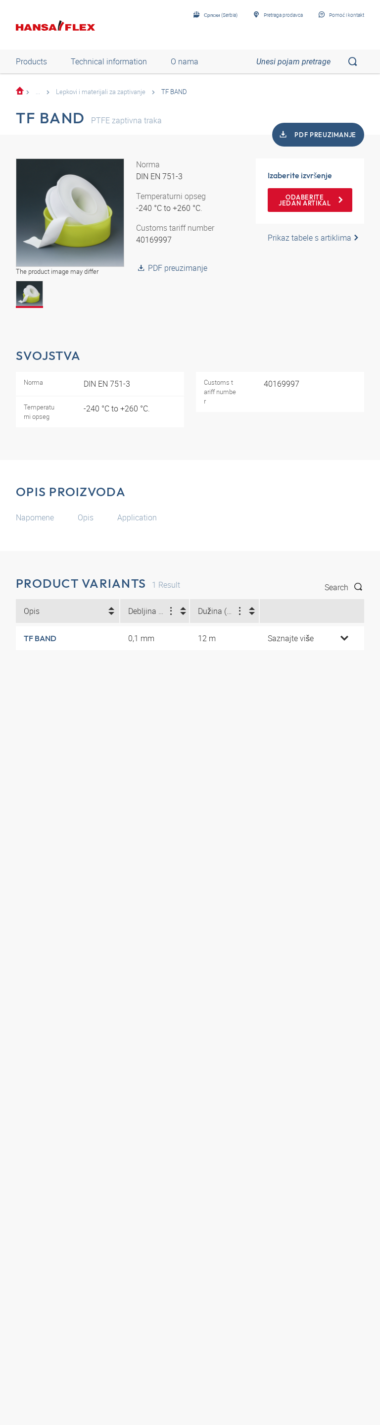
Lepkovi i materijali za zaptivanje (100, 91)
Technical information (109, 61)
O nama (184, 61)
